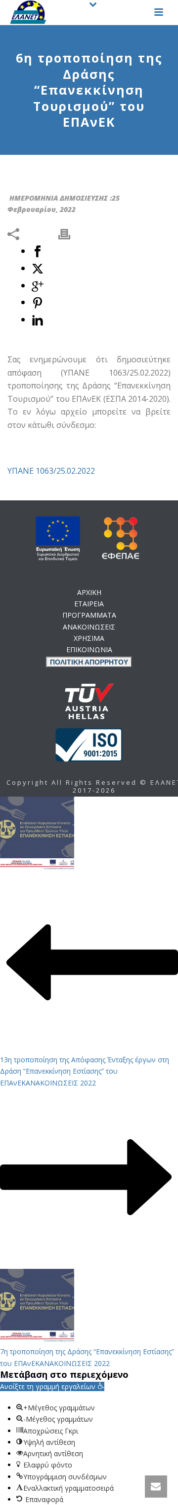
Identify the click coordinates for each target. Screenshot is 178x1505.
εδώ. (104, 699)
